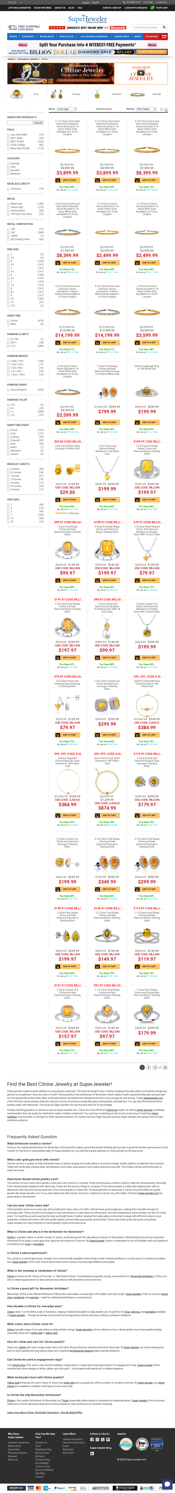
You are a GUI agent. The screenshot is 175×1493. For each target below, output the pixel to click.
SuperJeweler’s (84, 1329)
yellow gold (51, 1333)
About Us (13, 1459)
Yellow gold (13, 1382)
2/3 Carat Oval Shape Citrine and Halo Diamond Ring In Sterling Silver (107, 916)
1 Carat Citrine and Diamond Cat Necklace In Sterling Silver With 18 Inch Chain (107, 607)
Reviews (12, 1456)
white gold (36, 1333)
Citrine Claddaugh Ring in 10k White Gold (147, 367)
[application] (167, 1484)
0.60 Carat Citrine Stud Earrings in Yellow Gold (67, 447)
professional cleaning (81, 1350)
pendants (39, 1244)
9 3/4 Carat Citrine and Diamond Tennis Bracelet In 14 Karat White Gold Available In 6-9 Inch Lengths (107, 291)
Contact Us (41, 1442)
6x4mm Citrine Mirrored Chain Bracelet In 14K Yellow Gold (147, 684)
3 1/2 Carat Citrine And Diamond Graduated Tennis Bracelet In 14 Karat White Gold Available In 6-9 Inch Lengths (107, 128)
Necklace (15, 173)
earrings (34, 1297)
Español (95, 2)
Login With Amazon (135, 7)
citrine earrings (145, 1110)
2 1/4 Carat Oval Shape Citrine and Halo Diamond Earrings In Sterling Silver (146, 843)
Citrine (10, 1237)
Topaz (65, 1400)
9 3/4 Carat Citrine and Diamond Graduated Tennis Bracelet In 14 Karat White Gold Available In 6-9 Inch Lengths (67, 210)
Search (38, 122)
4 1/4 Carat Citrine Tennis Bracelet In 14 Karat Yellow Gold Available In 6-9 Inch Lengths (107, 209)
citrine (22, 1347)
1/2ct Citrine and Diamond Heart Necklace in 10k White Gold (107, 450)
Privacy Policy (42, 1459)
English (85, 2)
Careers (39, 1476)
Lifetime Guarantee (18, 1442)
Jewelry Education (73, 1439)
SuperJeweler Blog (100, 1448)
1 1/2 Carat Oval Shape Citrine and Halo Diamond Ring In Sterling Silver (147, 916)
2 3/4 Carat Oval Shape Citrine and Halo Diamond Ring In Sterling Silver (67, 607)
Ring (13, 166)
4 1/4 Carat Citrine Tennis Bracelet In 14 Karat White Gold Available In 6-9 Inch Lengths (147, 209)
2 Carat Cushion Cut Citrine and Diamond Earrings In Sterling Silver (67, 843)
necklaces (19, 1297)
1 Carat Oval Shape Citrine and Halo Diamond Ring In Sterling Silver (67, 530)
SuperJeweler (96, 1240)
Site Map (40, 1473)
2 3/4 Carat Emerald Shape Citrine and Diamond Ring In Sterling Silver (147, 450)
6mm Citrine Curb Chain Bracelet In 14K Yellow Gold (107, 761)
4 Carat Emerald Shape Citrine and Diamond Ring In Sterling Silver (107, 529)
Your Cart (161, 7)
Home (11, 59)
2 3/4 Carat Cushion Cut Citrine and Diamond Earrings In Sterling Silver (107, 685)
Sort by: (130, 109)
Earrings (15, 163)
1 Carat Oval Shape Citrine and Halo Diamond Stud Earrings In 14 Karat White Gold (107, 370)
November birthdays (142, 1276)
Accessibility (42, 1463)
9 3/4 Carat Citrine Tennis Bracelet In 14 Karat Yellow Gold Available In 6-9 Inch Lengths (147, 291)
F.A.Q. (38, 1446)
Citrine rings (18, 1365)
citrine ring (112, 1110)
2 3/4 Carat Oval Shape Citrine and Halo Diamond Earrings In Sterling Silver (107, 843)
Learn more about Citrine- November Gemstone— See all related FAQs (44, 1412)
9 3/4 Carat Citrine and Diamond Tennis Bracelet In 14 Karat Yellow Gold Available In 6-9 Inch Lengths (67, 291)
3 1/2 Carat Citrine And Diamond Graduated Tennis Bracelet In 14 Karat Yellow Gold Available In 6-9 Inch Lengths (67, 128)
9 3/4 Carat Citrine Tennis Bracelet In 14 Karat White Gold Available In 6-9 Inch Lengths (67, 371)
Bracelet (15, 170)
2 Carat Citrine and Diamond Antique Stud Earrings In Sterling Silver (147, 762)
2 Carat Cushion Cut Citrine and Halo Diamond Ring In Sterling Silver (67, 993)
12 (165, 1067)
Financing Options (17, 1452)
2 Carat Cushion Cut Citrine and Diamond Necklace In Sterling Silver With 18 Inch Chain (147, 607)
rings (27, 1244)
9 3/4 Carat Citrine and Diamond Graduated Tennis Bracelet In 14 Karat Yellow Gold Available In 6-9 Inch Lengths (147, 128)
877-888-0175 (133, 2)
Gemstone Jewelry (28, 59)
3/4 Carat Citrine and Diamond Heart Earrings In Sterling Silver (67, 684)
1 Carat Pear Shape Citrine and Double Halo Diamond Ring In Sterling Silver (147, 993)
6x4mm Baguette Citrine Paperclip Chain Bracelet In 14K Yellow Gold (67, 762)
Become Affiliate (44, 1470)
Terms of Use (42, 1466)
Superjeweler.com (153, 1098)
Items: (52, 109)
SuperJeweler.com (149, 1193)
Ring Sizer (68, 1449)
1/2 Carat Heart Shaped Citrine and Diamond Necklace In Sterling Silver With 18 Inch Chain (147, 530)
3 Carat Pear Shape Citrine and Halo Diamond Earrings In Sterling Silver (67, 916)
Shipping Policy (43, 1449)
